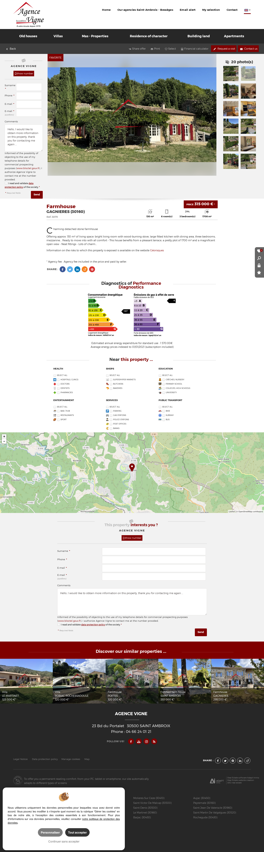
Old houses (28, 36)
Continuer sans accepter (63, 841)
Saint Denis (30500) (145, 807)
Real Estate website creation (240, 780)
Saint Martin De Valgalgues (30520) (214, 812)
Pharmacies (67, 392)
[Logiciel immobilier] (216, 780)
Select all (62, 375)
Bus (168, 420)
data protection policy (93, 624)
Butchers (118, 384)
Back (13, 48)
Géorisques (157, 250)
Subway (170, 415)
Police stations (121, 420)
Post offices (119, 424)
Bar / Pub (65, 411)
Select (172, 48)
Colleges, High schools (178, 388)
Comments (11, 121)
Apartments (234, 36)
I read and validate (18, 183)
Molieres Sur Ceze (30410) (148, 798)
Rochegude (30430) (205, 817)
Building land (198, 36)
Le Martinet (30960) (145, 812)
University (171, 392)
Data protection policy (45, 759)
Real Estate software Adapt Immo (243, 778)
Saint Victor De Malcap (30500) (152, 802)
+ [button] (4, 436)
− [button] (4, 441)
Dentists (65, 388)
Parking (117, 411)
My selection (211, 9)
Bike (168, 411)
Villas (58, 36)
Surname (63, 551)
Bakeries (117, 388)
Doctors (65, 384)
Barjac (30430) (142, 817)
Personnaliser (50, 832)
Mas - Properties (95, 36)
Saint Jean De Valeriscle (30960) (212, 807)
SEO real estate (234, 783)
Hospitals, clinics (69, 380)
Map (87, 759)
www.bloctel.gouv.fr (28, 168)
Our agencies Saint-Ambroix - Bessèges (145, 9)
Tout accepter (77, 832)
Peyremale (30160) (204, 802)
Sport (64, 420)
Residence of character (149, 36)
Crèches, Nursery (175, 380)
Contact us (250, 48)
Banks (116, 428)
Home (106, 9)
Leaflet (232, 511)
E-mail (9, 104)
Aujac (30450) (201, 798)
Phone (9, 95)
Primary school (174, 384)
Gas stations (119, 415)
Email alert (187, 9)
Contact (232, 9)
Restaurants (67, 415)
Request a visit (226, 48)
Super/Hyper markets (124, 380)
